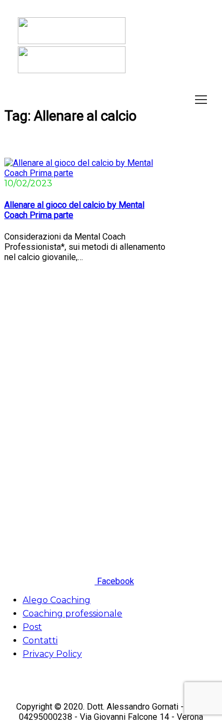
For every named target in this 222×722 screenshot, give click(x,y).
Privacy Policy (52, 654)
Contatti (40, 640)
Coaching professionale (72, 613)
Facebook (114, 581)
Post (32, 627)
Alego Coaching (57, 600)
